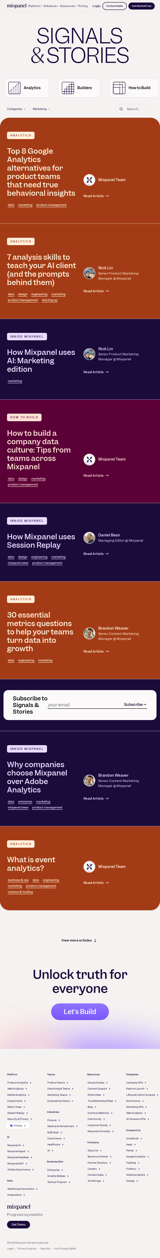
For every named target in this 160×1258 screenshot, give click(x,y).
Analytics (20, 135)
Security (45, 1248)
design (22, 294)
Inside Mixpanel (27, 337)
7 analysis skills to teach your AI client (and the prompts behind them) (41, 269)
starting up (49, 300)
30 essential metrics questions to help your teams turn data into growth (40, 632)
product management (51, 205)
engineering (39, 294)
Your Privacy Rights (65, 1248)
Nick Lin (105, 268)
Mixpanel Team (112, 179)
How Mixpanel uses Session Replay (41, 541)
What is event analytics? (31, 864)
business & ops (18, 880)
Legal (10, 1248)
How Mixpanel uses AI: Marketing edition (41, 360)
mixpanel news (18, 563)
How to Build (24, 417)
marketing (25, 205)
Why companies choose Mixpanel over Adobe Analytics (37, 777)
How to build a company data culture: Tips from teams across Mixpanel (39, 450)
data (11, 205)
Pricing (83, 6)
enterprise (25, 802)
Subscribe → (135, 704)
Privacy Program (26, 1248)
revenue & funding (20, 892)
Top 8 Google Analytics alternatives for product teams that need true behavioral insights (41, 172)
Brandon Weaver (113, 628)
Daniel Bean (109, 535)
